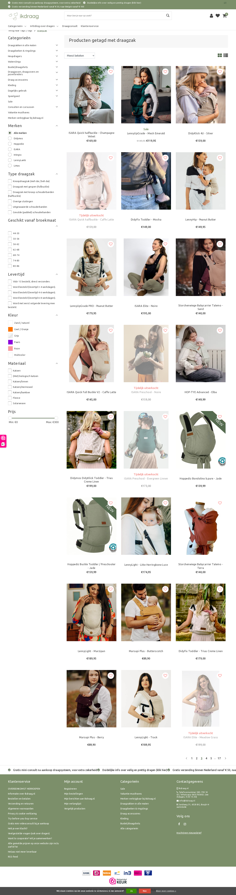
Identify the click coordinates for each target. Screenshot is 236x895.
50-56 (16, 238)
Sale (122, 788)
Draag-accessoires (130, 813)
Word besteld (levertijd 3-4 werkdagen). (34, 287)
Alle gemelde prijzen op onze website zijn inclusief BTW (33, 845)
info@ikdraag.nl (187, 800)
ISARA (17, 149)
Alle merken (20, 133)
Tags (29, 30)
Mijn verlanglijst (72, 803)
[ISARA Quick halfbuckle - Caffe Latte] (91, 180)
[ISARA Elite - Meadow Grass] (201, 698)
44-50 (16, 233)
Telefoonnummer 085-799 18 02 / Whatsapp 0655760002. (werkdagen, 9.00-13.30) (193, 794)
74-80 (16, 260)
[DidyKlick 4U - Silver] (201, 94)
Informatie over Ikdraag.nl (21, 793)
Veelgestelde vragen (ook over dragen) (29, 833)
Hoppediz (19, 144)
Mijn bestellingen (73, 793)
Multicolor (19, 355)
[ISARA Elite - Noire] (146, 267)
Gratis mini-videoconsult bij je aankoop (28, 823)
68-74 (16, 255)
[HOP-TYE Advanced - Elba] (201, 353)
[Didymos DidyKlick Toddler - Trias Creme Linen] (91, 439)
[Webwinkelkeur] (118, 881)
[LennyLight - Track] (146, 698)
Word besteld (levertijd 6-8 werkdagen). (34, 298)
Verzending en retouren (21, 803)
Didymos (18, 138)
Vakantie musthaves (131, 793)
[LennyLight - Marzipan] (91, 612)
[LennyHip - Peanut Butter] (201, 180)
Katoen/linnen (20, 381)
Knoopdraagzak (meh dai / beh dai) (31, 181)
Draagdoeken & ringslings (134, 808)
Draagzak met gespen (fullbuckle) (31, 186)
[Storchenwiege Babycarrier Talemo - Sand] (201, 267)
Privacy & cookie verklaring (22, 813)
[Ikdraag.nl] (24, 15)
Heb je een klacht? (18, 828)
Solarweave (19, 403)
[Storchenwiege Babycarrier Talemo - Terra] (201, 525)
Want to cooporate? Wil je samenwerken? (30, 838)
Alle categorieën (129, 828)
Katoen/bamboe (21, 392)
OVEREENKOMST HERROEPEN (24, 788)
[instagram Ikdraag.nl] (184, 824)
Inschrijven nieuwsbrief (189, 833)
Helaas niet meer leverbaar (22, 851)
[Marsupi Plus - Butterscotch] (146, 612)
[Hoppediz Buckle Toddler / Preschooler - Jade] (91, 525)
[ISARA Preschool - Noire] (146, 353)
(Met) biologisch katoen (25, 376)
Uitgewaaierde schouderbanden (30, 207)
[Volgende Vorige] (225, 759)
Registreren (70, 788)
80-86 (16, 266)
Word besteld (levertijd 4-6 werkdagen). (34, 292)
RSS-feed (13, 856)
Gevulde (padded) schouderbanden (32, 212)
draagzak (42, 30)
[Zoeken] (168, 16)
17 (219, 758)
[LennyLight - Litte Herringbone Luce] (146, 525)
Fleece (16, 398)
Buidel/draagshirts (130, 823)
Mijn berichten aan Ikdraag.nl (79, 798)
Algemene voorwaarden (21, 808)
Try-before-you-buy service (22, 818)
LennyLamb (20, 160)
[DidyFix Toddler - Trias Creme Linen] (201, 612)
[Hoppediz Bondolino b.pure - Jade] (201, 439)
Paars (17, 342)
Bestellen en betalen (19, 798)
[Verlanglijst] (218, 15)
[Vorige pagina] (186, 759)
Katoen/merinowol (23, 387)
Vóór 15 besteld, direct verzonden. (31, 281)
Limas (17, 165)
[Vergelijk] (226, 2)
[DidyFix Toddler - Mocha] (146, 180)
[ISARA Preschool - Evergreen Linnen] (146, 439)
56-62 (16, 244)
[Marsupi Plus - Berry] (91, 698)
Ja (131, 891)
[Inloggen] (211, 15)
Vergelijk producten (74, 808)
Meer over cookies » (166, 891)
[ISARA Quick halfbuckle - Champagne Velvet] (91, 94)
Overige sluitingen (23, 201)
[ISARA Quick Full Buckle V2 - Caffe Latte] (91, 353)
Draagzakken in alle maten (134, 803)
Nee (145, 891)
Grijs (16, 335)
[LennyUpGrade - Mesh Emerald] (146, 94)
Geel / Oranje (21, 329)
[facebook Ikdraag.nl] (179, 824)
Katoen (17, 370)
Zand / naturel (22, 323)
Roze (17, 348)
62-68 (16, 249)
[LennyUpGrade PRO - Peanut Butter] (91, 267)
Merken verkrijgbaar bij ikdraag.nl (138, 798)
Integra (17, 155)
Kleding (124, 818)
